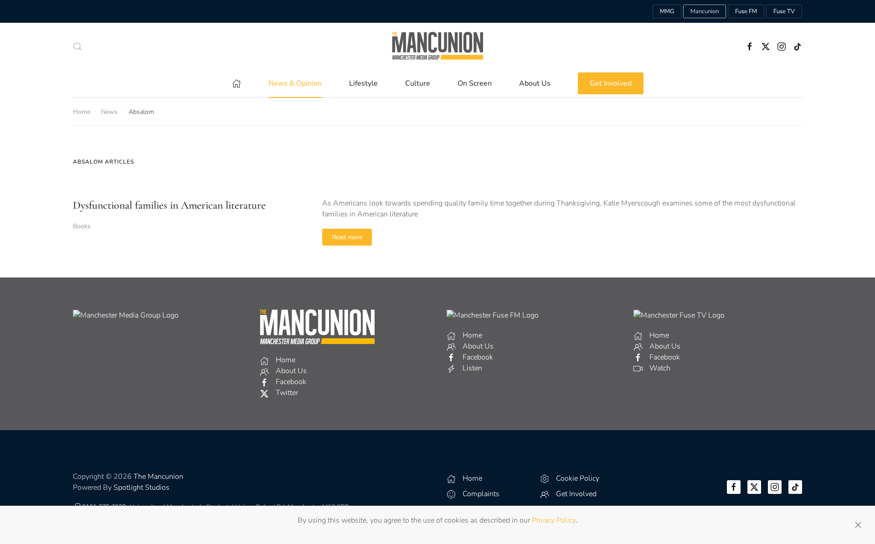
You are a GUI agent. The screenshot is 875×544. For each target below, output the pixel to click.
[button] (77, 46)
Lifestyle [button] (363, 83)
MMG (667, 11)
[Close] (858, 525)
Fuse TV (784, 11)
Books (82, 226)
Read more (347, 237)
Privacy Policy (554, 520)
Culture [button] (417, 83)
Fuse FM (746, 11)
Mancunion (704, 11)
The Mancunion (158, 477)
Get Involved (611, 83)
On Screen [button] (475, 83)
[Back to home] (437, 46)
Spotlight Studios (141, 487)
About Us (535, 83)
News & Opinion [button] (295, 83)
